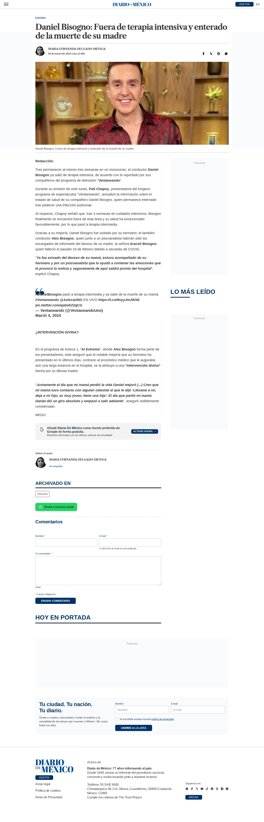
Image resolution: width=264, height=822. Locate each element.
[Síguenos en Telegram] (222, 788)
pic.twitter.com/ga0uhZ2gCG (58, 305)
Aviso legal (42, 784)
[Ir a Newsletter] (257, 4)
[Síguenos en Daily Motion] (227, 788)
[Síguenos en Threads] (217, 788)
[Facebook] (203, 53)
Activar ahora (143, 431)
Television (42, 494)
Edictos (44, 777)
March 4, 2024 (48, 315)
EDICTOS (244, 4)
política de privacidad (162, 719)
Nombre (40, 536)
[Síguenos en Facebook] (191, 788)
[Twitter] (211, 53)
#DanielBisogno (48, 294)
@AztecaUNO (71, 300)
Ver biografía (55, 466)
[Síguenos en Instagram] (186, 788)
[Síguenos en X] (196, 788)
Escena (40, 18)
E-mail (103, 536)
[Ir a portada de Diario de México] (54, 766)
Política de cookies (48, 790)
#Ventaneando (47, 300)
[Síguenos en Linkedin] (212, 788)
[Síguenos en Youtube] (202, 788)
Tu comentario (43, 553)
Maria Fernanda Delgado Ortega (77, 49)
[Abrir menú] (6, 4)
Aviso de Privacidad (48, 797)
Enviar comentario (55, 600)
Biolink (193, 797)
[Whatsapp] (226, 53)
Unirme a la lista (133, 727)
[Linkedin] (218, 53)
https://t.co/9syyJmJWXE (119, 300)
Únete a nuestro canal (59, 506)
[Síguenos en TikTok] (207, 788)
